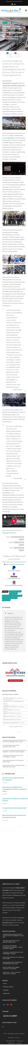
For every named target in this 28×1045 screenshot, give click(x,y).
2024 (14, 595)
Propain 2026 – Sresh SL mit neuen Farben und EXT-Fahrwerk (11, 973)
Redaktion (8, 42)
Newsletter (6, 990)
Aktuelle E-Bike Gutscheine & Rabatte (14, 1)
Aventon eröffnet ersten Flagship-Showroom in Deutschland (11, 968)
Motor (19, 595)
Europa (18, 591)
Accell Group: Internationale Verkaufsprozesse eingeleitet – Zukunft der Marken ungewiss (12, 947)
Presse (5, 983)
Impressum (20, 1041)
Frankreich (13, 593)
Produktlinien (7, 595)
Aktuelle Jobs (6, 993)
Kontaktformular (7, 922)
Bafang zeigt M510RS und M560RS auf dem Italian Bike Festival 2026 (12, 962)
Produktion (6, 600)
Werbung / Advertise (8, 986)
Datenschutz (11, 1043)
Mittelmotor (6, 597)
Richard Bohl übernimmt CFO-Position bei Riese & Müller (13, 957)
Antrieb (12, 591)
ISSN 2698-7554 (10, 1041)
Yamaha (14, 597)
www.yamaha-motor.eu (9, 533)
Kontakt (19, 1043)
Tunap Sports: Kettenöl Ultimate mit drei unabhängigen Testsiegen (13, 952)
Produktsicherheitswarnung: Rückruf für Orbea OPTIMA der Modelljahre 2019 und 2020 (13, 936)
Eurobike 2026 (10, 773)
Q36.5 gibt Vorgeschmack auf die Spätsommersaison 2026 (11, 941)
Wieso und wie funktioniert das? (15, 564)
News (5, 22)
